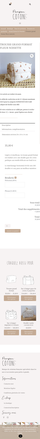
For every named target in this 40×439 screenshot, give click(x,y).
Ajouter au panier (13, 231)
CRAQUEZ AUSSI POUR (20, 263)
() (11, 180)
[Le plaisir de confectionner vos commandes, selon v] (18, 424)
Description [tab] (6, 125)
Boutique (10, 29)
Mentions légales (9, 388)
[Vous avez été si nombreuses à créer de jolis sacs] (4, 424)
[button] (20, 23)
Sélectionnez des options (11, 298)
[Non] (38, 432)
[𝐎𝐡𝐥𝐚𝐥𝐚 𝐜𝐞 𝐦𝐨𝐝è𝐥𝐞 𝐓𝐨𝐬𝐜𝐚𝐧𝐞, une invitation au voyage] (22, 424)
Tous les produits (20, 29)
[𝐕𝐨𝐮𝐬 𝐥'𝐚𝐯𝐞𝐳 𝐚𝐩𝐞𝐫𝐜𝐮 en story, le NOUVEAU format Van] (27, 424)
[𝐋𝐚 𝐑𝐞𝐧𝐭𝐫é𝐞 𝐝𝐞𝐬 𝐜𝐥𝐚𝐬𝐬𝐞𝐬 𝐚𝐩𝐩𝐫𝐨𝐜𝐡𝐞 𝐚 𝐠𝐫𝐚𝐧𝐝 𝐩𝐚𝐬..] (9, 424)
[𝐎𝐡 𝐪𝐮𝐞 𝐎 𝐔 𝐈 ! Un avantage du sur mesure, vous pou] (31, 424)
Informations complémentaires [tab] (13, 129)
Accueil (3, 29)
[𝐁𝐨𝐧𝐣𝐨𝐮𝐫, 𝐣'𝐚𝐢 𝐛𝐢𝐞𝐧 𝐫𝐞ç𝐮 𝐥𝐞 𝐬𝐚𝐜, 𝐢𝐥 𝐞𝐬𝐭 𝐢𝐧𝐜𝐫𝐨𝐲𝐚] (36, 424)
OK (20, 436)
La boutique (8, 403)
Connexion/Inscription (11, 407)
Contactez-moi (8, 384)
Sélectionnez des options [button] (28, 332)
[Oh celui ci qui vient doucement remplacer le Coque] (13, 424)
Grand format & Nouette (17, 31)
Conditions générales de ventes (14, 393)
